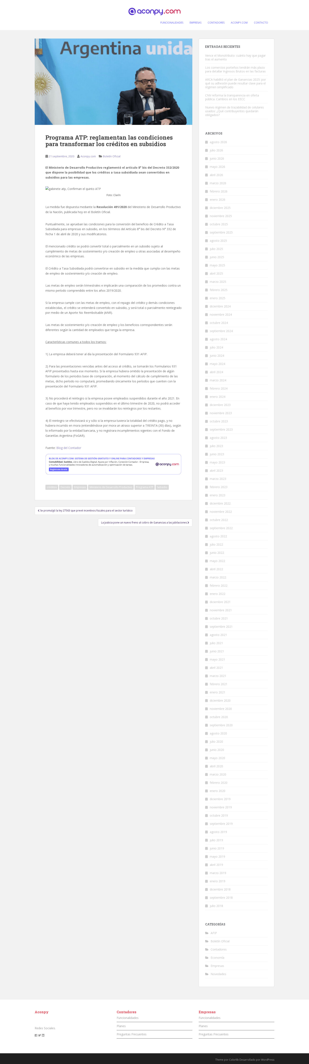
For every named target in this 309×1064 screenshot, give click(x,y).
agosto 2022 (218, 536)
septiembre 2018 (221, 898)
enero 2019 (217, 881)
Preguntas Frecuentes (132, 1034)
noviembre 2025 (221, 216)
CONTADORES (216, 22)
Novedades (218, 974)
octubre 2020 (219, 717)
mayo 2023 (217, 462)
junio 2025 (217, 257)
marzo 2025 (218, 282)
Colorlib (234, 1059)
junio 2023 (217, 454)
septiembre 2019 (221, 824)
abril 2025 (216, 273)
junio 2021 (217, 651)
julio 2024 (216, 347)
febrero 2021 (218, 684)
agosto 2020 (218, 733)
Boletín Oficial (111, 156)
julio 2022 (216, 544)
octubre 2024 (219, 323)
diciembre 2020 (220, 700)
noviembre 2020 (221, 709)
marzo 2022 (218, 577)
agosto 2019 (218, 832)
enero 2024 (217, 397)
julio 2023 (216, 446)
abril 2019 (216, 865)
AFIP (214, 933)
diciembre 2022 (220, 503)
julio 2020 (216, 742)
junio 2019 (217, 848)
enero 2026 (217, 200)
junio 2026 (217, 158)
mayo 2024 (217, 364)
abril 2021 (216, 668)
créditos (52, 487)
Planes (121, 1026)
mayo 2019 (217, 856)
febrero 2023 (218, 487)
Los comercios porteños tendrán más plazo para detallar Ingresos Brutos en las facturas (235, 69)
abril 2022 (216, 569)
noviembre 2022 (221, 512)
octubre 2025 (219, 224)
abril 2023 (216, 471)
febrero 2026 (218, 191)
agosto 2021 (218, 635)
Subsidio (162, 487)
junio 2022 (217, 553)
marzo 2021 (218, 676)
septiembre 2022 (221, 528)
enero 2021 (217, 692)
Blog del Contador (68, 448)
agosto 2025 (218, 241)
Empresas (80, 487)
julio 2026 (216, 150)
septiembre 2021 (221, 627)
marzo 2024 (218, 380)
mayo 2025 (217, 265)
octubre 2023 (219, 421)
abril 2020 (216, 766)
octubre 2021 (219, 618)
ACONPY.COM (239, 22)
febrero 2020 (218, 783)
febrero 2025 (218, 290)
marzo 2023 (218, 479)
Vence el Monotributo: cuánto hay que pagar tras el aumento (235, 57)
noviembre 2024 (221, 314)
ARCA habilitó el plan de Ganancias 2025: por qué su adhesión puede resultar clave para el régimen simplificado (235, 83)
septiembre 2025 (221, 232)
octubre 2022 (219, 520)
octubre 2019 (219, 815)
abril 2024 (216, 372)
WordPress (267, 1059)
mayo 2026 (217, 167)
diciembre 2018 (220, 889)
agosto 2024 (218, 339)
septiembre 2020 (221, 725)
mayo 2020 (217, 758)
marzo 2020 (218, 774)
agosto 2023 (218, 438)
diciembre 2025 (220, 208)
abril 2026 (216, 175)
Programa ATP (144, 487)
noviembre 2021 (221, 610)
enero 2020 (217, 791)
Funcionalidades (128, 1018)
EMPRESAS (195, 22)
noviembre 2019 (221, 807)
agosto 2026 (218, 142)
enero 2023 (217, 495)
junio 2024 (217, 356)
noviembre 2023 (221, 413)
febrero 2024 (218, 388)
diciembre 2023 (220, 405)
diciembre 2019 (220, 799)
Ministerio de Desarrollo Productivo (111, 487)
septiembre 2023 (221, 429)
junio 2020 (217, 750)
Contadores (219, 949)
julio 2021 (216, 643)
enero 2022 (217, 594)
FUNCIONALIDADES (171, 22)
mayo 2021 (217, 659)
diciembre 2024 (220, 306)
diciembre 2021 (220, 602)
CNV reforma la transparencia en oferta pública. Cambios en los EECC (232, 97)
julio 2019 (216, 840)
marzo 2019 (218, 873)
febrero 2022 (218, 585)
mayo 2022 (217, 561)
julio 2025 (216, 249)
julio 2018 (216, 906)
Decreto (65, 487)
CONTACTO (261, 22)
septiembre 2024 (221, 331)
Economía (217, 958)
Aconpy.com (88, 156)
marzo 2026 (218, 183)
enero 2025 (217, 298)
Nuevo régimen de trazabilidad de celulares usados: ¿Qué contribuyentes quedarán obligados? (234, 111)
